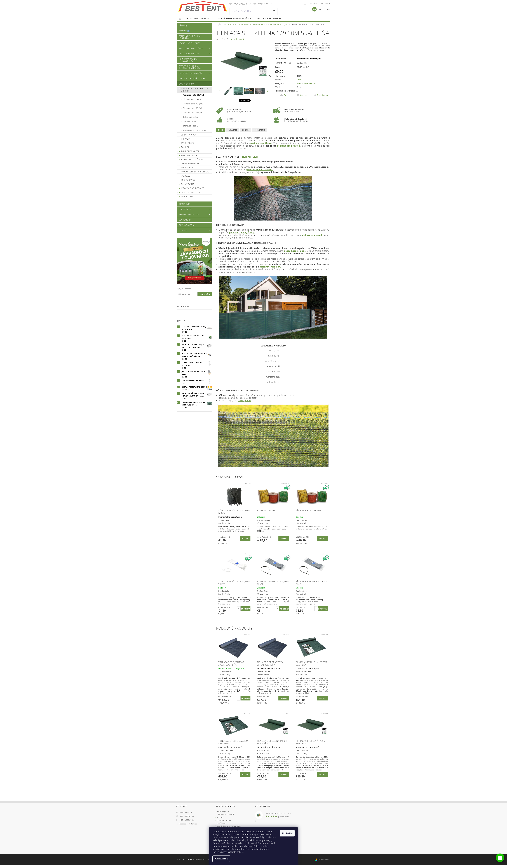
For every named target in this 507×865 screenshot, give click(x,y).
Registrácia (325, 4)
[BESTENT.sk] (202, 6)
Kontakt (220, 817)
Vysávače (185, 176)
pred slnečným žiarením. (259, 169)
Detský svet (184, 204)
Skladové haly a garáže (190, 73)
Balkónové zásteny (191, 117)
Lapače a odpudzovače (192, 188)
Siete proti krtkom (190, 192)
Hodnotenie (259, 130)
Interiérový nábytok (189, 53)
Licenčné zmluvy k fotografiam (229, 826)
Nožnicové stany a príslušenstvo (188, 60)
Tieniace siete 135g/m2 (193, 112)
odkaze (240, 851)
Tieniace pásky (189, 121)
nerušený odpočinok (260, 143)
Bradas (300, 79)
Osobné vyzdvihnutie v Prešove (234, 18)
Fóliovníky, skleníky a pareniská (189, 37)
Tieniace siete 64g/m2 (192, 99)
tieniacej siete (250, 156)
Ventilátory (185, 220)
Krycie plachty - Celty (189, 43)
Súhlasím (287, 833)
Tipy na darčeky (186, 225)
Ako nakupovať (223, 811)
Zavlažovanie (187, 184)
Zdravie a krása (188, 134)
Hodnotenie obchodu (198, 18)
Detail (245, 538)
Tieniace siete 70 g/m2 (193, 103)
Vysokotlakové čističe (192, 159)
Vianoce (183, 230)
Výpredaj (183, 25)
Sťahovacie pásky (190, 126)
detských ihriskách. (270, 266)
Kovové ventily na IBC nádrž (195, 171)
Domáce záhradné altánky (192, 78)
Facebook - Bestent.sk (188, 824)
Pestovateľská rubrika (269, 18)
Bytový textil (187, 143)
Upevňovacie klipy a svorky (194, 130)
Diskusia (245, 130)
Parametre (232, 130)
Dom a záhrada (186, 84)
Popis (220, 130)
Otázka (303, 95)
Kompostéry (187, 167)
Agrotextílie (185, 209)
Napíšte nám (222, 823)
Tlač (285, 95)
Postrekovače (188, 180)
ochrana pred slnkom (288, 145)
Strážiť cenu (322, 95)
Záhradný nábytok (190, 151)
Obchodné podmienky (226, 814)
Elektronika (187, 196)
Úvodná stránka (180, 18)
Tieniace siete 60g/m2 (193, 95)
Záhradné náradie (190, 163)
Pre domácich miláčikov (191, 48)
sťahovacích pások (312, 235)
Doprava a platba (224, 820)
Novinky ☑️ (184, 30)
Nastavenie (221, 858)
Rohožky (185, 147)
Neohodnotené (236, 39)
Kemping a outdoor (189, 214)
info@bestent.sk (185, 812)
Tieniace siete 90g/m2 (192, 108)
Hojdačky (185, 139)
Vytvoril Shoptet (324, 860)
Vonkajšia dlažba (189, 155)
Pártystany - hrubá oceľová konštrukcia (189, 67)
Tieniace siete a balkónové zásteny (194, 89)
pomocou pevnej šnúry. (242, 232)
